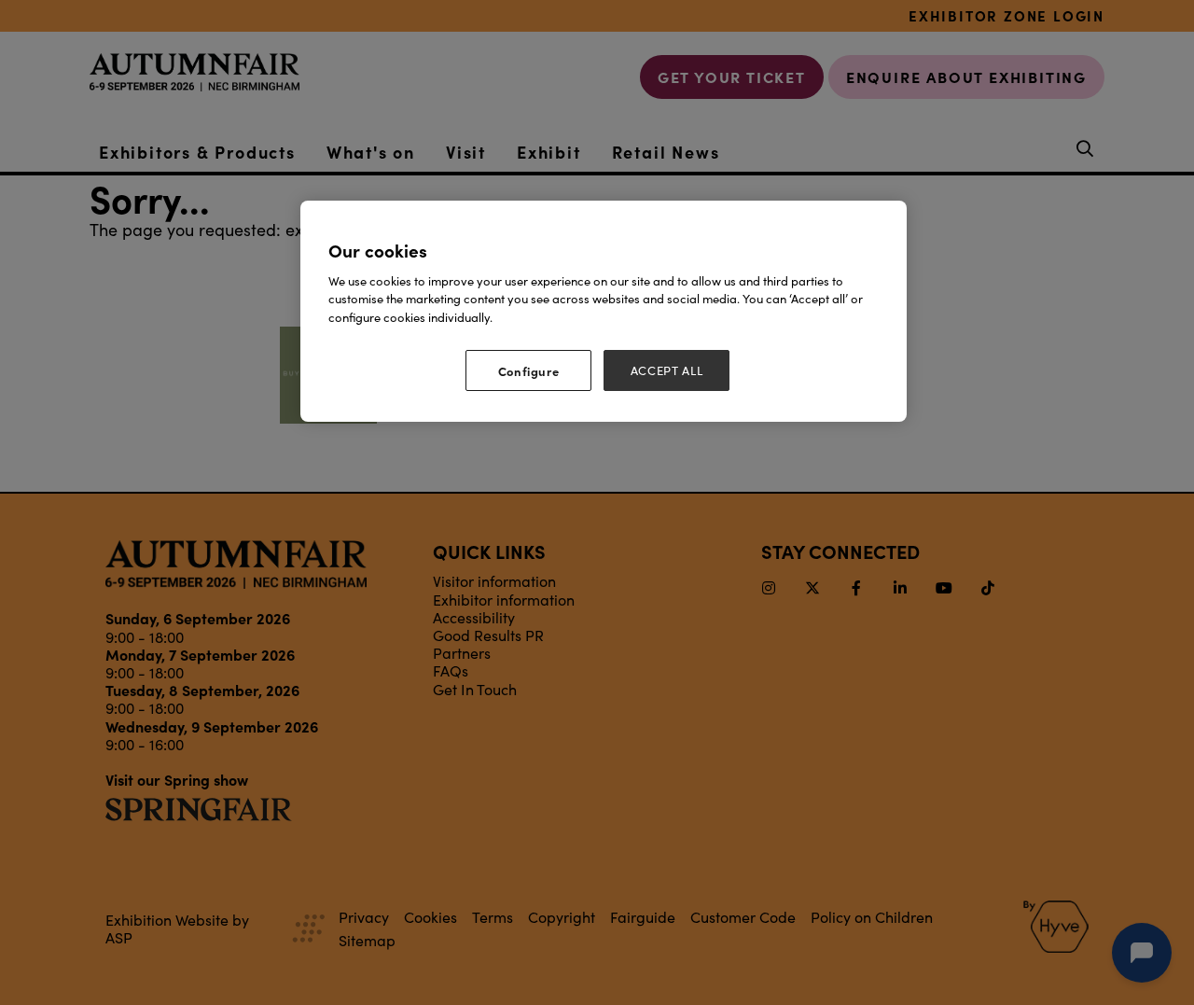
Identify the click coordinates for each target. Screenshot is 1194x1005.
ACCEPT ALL (667, 370)
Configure (529, 370)
